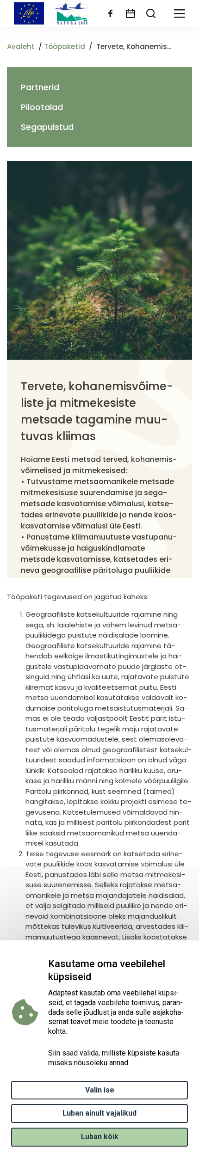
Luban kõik (99, 1136)
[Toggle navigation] (179, 13)
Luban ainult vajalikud (99, 1113)
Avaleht (21, 46)
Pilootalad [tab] (42, 107)
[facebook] (110, 13)
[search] (150, 13)
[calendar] (130, 13)
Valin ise (99, 1090)
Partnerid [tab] (40, 87)
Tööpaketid (64, 46)
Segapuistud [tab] (47, 127)
